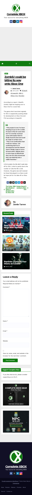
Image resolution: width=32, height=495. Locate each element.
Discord (3, 491)
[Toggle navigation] (16, 63)
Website (5, 341)
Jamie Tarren (16, 88)
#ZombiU (21, 96)
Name (5, 321)
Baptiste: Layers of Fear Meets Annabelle (15, 263)
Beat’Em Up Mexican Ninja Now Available (14, 226)
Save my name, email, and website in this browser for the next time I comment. (15, 355)
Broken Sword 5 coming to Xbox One (21, 188)
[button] (29, 63)
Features (13, 487)
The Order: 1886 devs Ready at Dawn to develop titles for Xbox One (11, 189)
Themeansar (16, 483)
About (24, 487)
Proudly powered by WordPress (10, 481)
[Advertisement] (16, 44)
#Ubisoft (24, 90)
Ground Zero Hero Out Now (15, 244)
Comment (6, 287)
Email (5, 331)
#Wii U (21, 93)
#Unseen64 (14, 93)
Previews (19, 487)
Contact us (9, 491)
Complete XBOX (16, 14)
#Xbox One (14, 96)
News (6, 73)
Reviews (7, 487)
